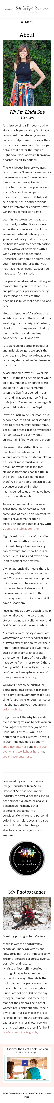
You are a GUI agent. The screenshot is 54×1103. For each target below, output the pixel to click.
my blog (31, 677)
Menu (29, 22)
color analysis (12, 709)
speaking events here (17, 756)
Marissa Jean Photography (20, 1032)
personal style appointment (23, 528)
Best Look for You (27, 9)
